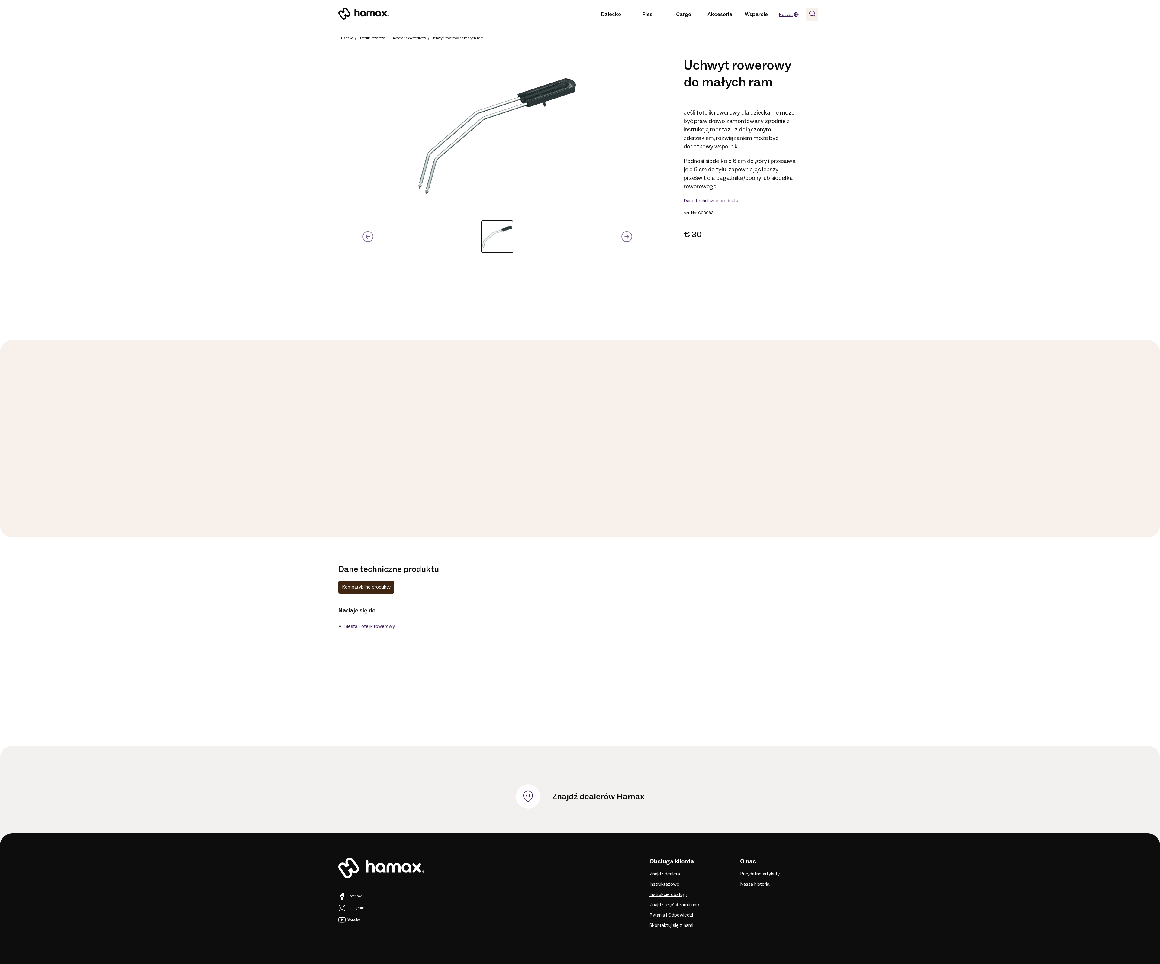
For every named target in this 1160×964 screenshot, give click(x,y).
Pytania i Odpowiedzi (671, 915)
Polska (786, 14)
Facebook (354, 896)
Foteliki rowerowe (372, 38)
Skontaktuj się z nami (671, 925)
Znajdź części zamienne (674, 905)
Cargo (683, 14)
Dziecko (611, 14)
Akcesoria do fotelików (409, 38)
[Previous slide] (368, 237)
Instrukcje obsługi (668, 894)
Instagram (355, 908)
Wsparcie (756, 14)
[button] (497, 236)
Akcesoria (719, 14)
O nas (748, 861)
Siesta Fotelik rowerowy (369, 626)
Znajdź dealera (664, 874)
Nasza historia (754, 884)
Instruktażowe (664, 884)
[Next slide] (627, 237)
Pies (647, 14)
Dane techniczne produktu (711, 201)
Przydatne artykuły (760, 874)
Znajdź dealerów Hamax (598, 796)
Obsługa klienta (671, 861)
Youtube (353, 919)
